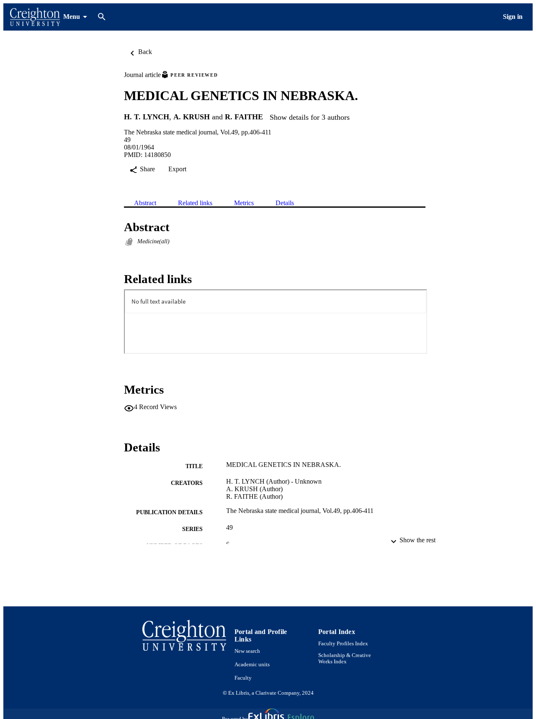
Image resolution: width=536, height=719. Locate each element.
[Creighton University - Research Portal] (35, 17)
